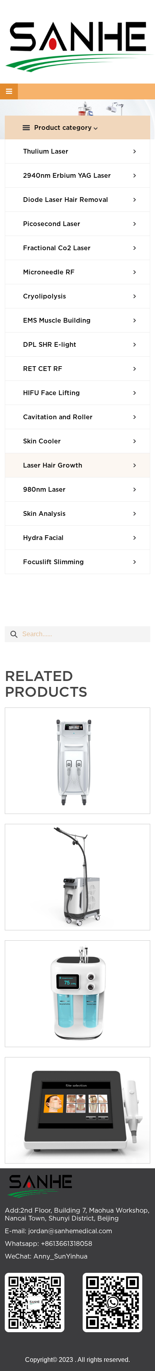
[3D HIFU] (78, 1110)
